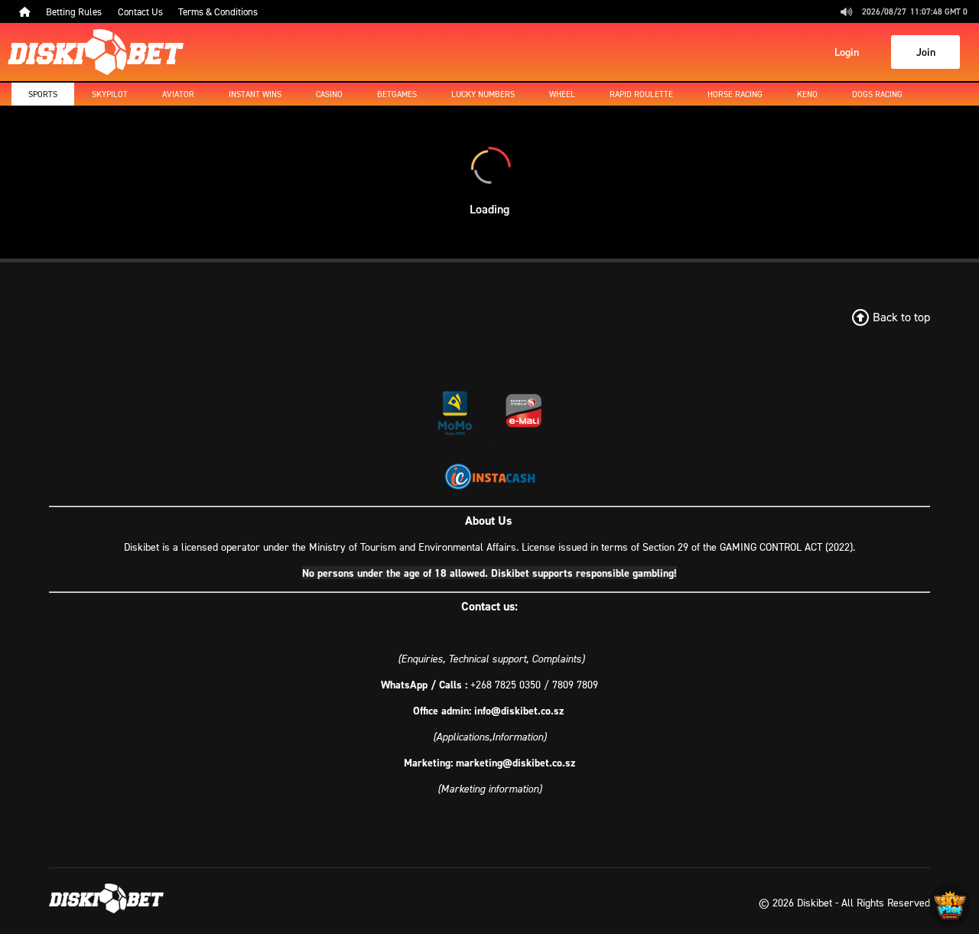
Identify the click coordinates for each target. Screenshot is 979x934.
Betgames (397, 94)
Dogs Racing (877, 94)
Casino (329, 94)
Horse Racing (735, 94)
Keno (807, 94)
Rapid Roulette (641, 94)
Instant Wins (255, 94)
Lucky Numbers (483, 94)
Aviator (178, 94)
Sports (42, 94)
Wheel (562, 94)
